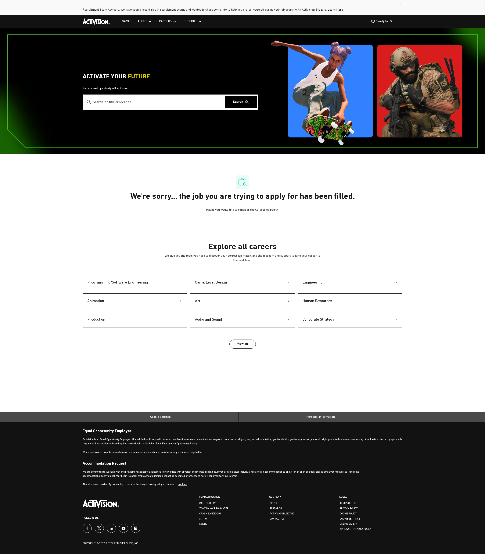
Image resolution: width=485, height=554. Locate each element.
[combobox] (154, 102)
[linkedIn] (111, 528)
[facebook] (87, 528)
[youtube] (123, 528)
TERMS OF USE (348, 503)
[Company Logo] (96, 21)
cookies (182, 484)
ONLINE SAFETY (348, 524)
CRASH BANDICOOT (210, 513)
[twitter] (99, 528)
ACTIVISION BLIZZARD (282, 513)
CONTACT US (277, 518)
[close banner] (400, 5)
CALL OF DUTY (207, 503)
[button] (242, 344)
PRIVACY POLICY (349, 508)
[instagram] (135, 528)
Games (126, 21)
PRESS (273, 503)
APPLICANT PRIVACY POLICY (356, 529)
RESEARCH (276, 508)
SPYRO (203, 518)
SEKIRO (203, 524)
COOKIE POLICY (348, 513)
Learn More (335, 9)
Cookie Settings (160, 416)
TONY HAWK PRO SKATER (213, 508)
